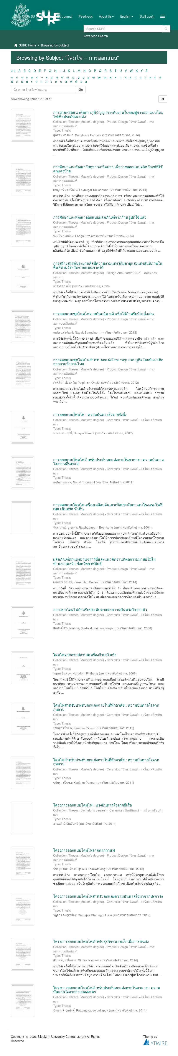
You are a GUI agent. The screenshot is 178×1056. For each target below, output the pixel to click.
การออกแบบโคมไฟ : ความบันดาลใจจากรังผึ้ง (90, 414)
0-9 (13, 70)
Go (81, 89)
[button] (106, 16)
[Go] (166, 29)
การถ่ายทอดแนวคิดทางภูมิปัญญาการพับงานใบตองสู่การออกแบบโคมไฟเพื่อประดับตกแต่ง (108, 114)
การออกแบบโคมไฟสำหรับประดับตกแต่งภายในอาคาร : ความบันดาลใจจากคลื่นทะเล (108, 461)
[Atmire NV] (155, 1041)
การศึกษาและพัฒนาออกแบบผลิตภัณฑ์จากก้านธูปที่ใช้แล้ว (99, 217)
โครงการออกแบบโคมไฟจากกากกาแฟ (84, 850)
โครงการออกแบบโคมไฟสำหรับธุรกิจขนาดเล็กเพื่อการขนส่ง (101, 941)
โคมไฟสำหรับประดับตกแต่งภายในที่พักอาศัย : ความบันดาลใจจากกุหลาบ (106, 707)
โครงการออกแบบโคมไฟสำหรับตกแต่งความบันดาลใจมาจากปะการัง (108, 896)
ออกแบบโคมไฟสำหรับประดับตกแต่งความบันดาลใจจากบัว (100, 609)
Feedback (85, 16)
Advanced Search (96, 36)
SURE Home (27, 45)
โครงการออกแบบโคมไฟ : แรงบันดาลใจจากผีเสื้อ (92, 805)
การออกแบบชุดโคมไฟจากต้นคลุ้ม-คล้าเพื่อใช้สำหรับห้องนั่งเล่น (103, 313)
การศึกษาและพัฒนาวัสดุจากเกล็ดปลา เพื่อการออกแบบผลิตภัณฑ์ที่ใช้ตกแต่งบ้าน (108, 169)
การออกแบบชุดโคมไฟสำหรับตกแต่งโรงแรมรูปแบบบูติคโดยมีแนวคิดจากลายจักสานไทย (108, 362)
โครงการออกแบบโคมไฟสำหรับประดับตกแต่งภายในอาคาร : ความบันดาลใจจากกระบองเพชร (106, 989)
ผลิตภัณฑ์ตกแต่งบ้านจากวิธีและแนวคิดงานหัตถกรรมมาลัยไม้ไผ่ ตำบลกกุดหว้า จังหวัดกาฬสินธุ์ (104, 561)
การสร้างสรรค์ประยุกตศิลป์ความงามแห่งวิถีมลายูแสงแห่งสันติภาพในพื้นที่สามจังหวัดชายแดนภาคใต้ (107, 265)
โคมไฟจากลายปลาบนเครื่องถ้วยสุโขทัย (85, 654)
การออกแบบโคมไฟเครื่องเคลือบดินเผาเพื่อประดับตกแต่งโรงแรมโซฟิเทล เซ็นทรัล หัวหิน (108, 506)
